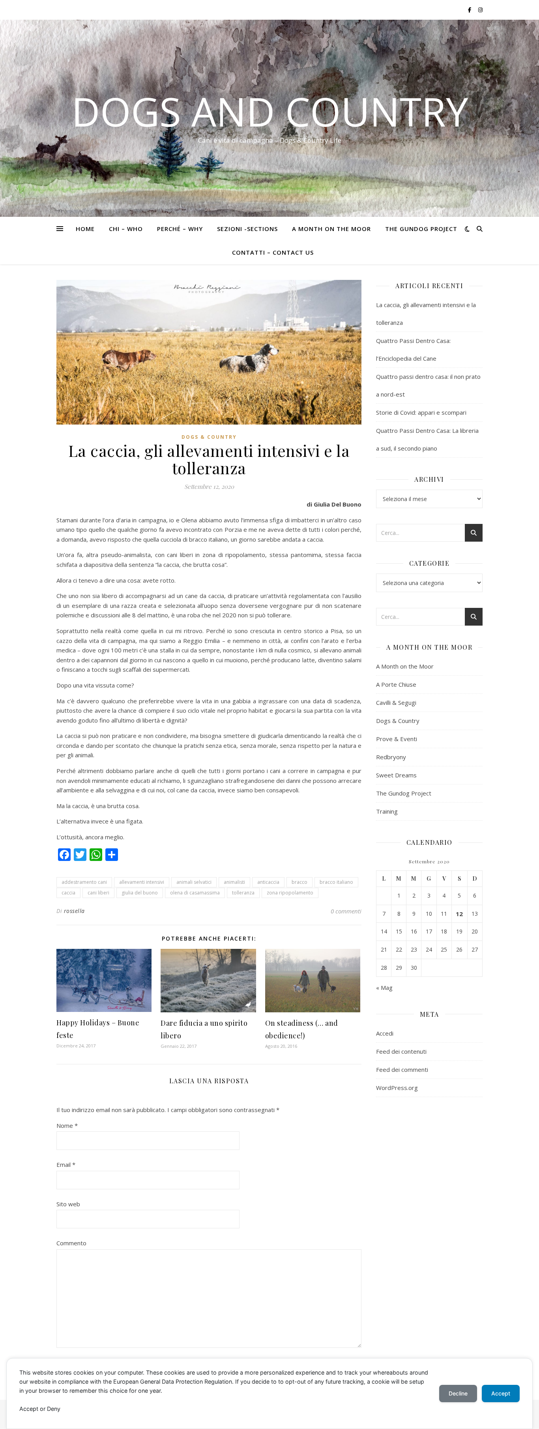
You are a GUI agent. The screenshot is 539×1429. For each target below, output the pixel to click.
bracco (299, 882)
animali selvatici (193, 882)
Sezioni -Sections (247, 229)
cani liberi (98, 892)
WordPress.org (397, 1088)
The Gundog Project (421, 229)
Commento (71, 1243)
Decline (458, 1393)
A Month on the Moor (331, 229)
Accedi (384, 1033)
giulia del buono (140, 892)
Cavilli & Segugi (396, 702)
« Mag (384, 987)
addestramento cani (84, 882)
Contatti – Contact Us (273, 252)
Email (65, 1164)
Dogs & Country (209, 437)
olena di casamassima (195, 892)
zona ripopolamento (290, 892)
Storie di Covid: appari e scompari (421, 412)
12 (459, 914)
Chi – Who (126, 229)
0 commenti (346, 911)
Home (85, 229)
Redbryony (391, 757)
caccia (68, 892)
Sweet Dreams (396, 775)
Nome (67, 1125)
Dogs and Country (269, 111)
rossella (74, 911)
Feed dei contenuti (401, 1051)
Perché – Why (180, 229)
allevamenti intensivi (141, 882)
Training (387, 811)
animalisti (234, 882)
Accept (500, 1393)
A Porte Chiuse (396, 684)
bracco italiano (336, 882)
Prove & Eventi (396, 739)
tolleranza (243, 892)
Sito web (68, 1204)
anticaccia (268, 882)
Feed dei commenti (402, 1069)
